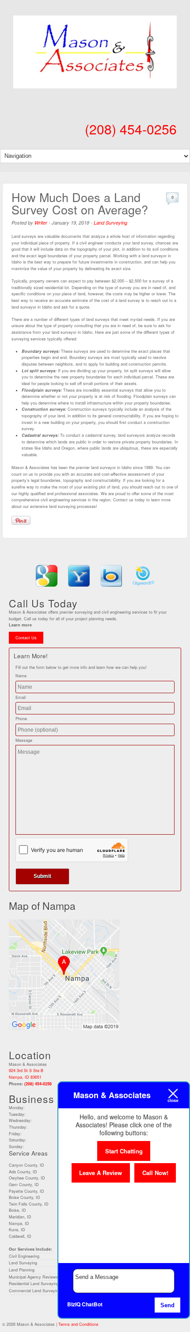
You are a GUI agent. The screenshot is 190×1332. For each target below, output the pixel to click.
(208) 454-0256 (131, 128)
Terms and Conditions (78, 1324)
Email (20, 697)
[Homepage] (95, 82)
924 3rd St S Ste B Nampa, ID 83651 (26, 1074)
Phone (21, 718)
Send (167, 1305)
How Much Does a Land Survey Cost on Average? (79, 203)
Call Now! (155, 1172)
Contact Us (26, 638)
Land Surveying (110, 222)
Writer (40, 222)
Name (21, 676)
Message (23, 740)
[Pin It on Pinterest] (20, 520)
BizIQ (73, 1304)
